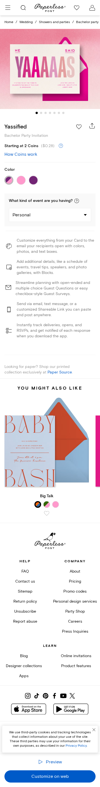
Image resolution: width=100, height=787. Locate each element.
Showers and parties (54, 22)
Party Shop (75, 611)
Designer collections (24, 666)
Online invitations (76, 656)
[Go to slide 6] (59, 113)
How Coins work (20, 154)
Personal (21, 215)
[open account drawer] (92, 7)
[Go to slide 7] (63, 113)
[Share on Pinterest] (45, 696)
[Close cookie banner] (94, 729)
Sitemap (25, 591)
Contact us (25, 581)
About (75, 571)
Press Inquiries (75, 631)
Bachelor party (87, 22)
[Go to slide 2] (41, 113)
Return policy (25, 601)
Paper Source (60, 372)
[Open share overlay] (92, 125)
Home (8, 22)
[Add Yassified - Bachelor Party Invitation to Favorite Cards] (79, 126)
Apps (24, 676)
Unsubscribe (25, 611)
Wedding (26, 22)
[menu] (8, 7)
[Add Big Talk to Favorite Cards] (46, 513)
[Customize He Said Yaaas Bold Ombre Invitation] (50, 69)
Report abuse (25, 621)
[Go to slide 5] (54, 113)
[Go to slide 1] (37, 113)
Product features (76, 666)
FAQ (25, 571)
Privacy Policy (76, 746)
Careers (75, 621)
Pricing (75, 581)
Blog (24, 656)
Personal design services (75, 601)
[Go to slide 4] (50, 113)
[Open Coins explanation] (60, 146)
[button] (76, 201)
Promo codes (75, 591)
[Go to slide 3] (45, 113)
